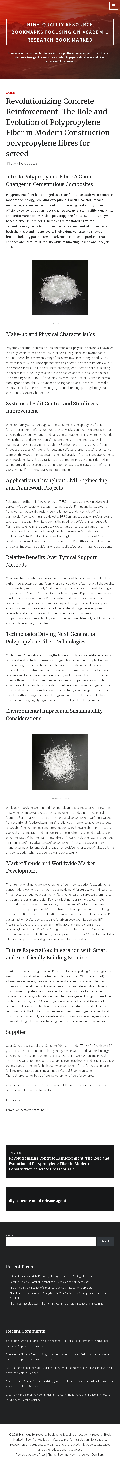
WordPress (39, 1454)
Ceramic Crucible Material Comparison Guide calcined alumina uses (49, 1282)
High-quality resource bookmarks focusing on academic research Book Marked (60, 32)
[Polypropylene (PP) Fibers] (60, 313)
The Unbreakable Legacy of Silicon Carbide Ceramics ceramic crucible (51, 1287)
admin (15, 163)
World (10, 92)
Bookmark (64, 1454)
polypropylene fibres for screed (78, 1065)
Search (10, 1234)
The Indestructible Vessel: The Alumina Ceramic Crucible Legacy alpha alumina (56, 1303)
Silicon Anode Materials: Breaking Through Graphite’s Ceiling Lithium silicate (54, 1276)
